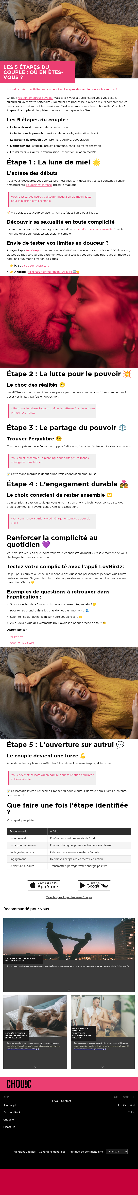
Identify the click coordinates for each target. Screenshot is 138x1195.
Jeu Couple (33, 250)
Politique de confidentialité (86, 1151)
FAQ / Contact (61, 1100)
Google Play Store (22, 642)
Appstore (16, 636)
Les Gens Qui (126, 1105)
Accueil (11, 89)
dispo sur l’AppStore (35, 265)
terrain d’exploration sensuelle (92, 229)
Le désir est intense (39, 184)
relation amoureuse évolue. (35, 97)
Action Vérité (11, 1112)
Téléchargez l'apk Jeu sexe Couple (69, 897)
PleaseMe (9, 1126)
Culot (131, 1112)
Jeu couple (10, 1105)
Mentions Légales (25, 1151)
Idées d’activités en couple (37, 89)
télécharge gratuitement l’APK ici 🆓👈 (53, 271)
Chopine (8, 1119)
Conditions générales (52, 1151)
